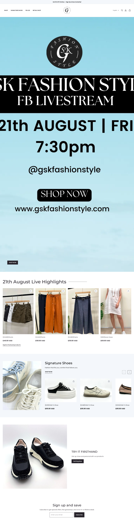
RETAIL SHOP (37, 10)
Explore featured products (12, 345)
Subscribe (79, 515)
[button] (122, 10)
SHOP (6, 10)
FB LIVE (28, 10)
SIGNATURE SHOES (17, 10)
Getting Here (77, 461)
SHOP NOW (12, 262)
